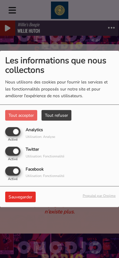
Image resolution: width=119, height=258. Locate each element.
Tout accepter (21, 115)
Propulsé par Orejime (99, 195)
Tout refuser (56, 115)
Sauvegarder (20, 197)
